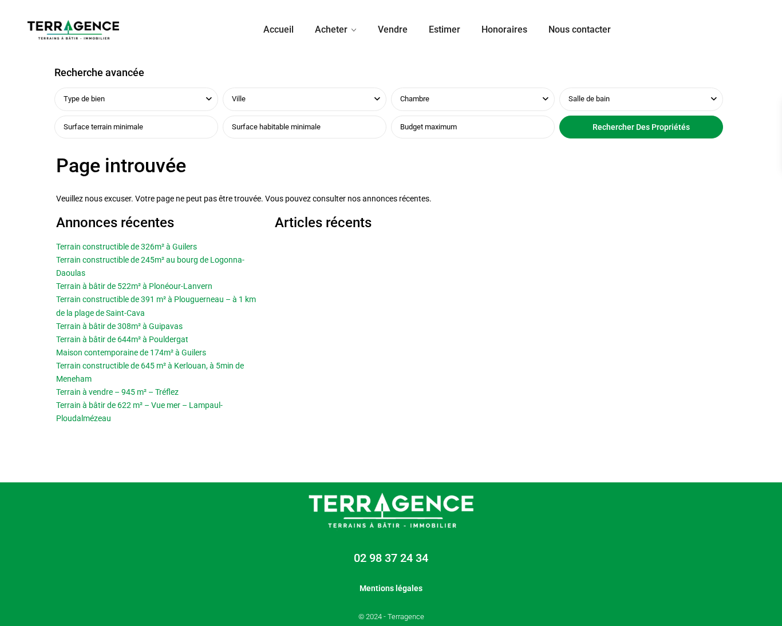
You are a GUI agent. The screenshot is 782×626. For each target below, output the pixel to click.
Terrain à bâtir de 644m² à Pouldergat (122, 339)
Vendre (393, 29)
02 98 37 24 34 (391, 558)
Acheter (331, 29)
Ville (239, 98)
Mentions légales (391, 588)
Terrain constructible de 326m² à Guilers (126, 246)
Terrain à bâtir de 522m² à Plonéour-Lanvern (134, 286)
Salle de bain (589, 98)
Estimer (444, 29)
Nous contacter (579, 29)
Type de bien (84, 98)
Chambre (414, 98)
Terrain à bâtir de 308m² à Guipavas (119, 326)
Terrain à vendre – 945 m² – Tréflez (117, 392)
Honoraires (504, 29)
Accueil (278, 29)
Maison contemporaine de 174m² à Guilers (131, 352)
